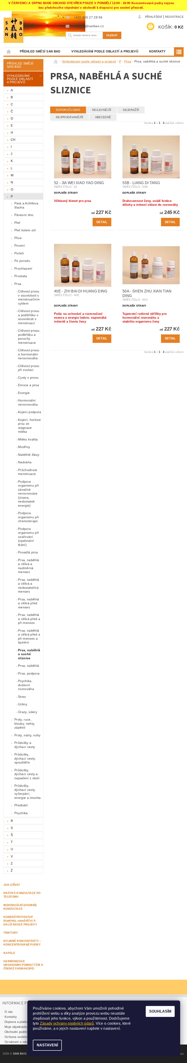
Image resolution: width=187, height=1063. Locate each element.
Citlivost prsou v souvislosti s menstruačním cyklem (29, 297)
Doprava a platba (16, 1022)
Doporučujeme (68, 110)
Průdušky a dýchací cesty (24, 745)
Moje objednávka (16, 1027)
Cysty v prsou (28, 377)
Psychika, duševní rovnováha (26, 685)
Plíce (18, 238)
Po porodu (22, 261)
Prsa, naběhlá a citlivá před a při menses (29, 619)
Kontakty (157, 51)
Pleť (17, 222)
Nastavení (47, 1045)
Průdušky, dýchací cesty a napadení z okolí (26, 774)
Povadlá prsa (28, 552)
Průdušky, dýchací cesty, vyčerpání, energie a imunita (27, 792)
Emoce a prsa (28, 385)
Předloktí (21, 805)
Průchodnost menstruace (27, 472)
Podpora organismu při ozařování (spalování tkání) (28, 537)
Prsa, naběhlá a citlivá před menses (28, 603)
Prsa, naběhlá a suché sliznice (29, 654)
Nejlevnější (101, 110)
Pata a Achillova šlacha (26, 205)
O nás (9, 1011)
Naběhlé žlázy (28, 454)
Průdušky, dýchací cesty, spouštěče (25, 758)
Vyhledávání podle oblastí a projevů (104, 51)
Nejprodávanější (69, 117)
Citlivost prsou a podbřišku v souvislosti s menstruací (28, 317)
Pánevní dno (24, 215)
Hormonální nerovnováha (28, 402)
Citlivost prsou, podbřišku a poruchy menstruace (29, 336)
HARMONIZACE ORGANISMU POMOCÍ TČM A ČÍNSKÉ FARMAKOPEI (23, 965)
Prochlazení (23, 268)
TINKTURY (10, 932)
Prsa (17, 284)
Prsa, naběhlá (28, 665)
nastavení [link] (111, 1028)
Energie (24, 393)
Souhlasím (160, 1011)
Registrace (174, 16)
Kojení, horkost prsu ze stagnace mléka (29, 426)
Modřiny (24, 447)
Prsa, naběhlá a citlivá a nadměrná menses (28, 566)
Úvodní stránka (8, 51)
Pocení (19, 245)
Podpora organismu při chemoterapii (28, 517)
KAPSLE (9, 953)
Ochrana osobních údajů (21, 1037)
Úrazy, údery (27, 712)
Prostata (20, 276)
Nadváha (24, 462)
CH (13, 139)
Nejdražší (131, 110)
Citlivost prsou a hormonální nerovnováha (28, 354)
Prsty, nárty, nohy (27, 735)
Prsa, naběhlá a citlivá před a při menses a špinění (29, 636)
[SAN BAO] (31, 30)
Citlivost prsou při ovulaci (28, 368)
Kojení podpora (29, 412)
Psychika (21, 813)
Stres (22, 696)
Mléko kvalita (28, 439)
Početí (19, 253)
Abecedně (103, 117)
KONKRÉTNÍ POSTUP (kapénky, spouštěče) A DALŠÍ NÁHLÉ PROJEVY (20, 920)
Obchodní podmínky (18, 1032)
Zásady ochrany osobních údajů (67, 1023)
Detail (101, 222)
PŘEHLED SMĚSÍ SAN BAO (40, 51)
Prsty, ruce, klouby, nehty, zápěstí (24, 723)
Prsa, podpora (28, 673)
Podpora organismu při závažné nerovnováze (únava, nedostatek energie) (28, 493)
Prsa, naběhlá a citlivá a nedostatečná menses (28, 586)
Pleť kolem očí (25, 230)
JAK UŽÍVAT (11, 884)
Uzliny (22, 704)
